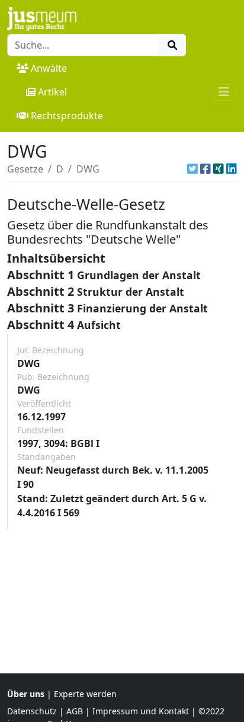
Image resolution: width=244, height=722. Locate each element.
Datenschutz (32, 711)
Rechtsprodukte (67, 115)
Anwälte (49, 68)
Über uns (25, 693)
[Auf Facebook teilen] (205, 169)
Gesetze (25, 168)
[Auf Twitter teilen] (192, 169)
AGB (74, 711)
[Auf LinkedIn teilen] (231, 169)
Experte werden (85, 693)
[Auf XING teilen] (218, 169)
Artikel (52, 91)
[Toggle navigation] (224, 92)
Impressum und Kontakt (140, 711)
